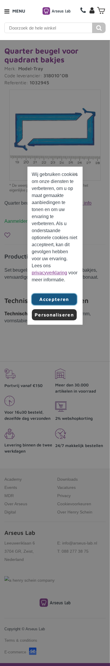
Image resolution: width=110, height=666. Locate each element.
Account (91, 10)
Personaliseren (54, 314)
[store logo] (56, 11)
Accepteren (54, 299)
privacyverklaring (49, 272)
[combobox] (48, 28)
